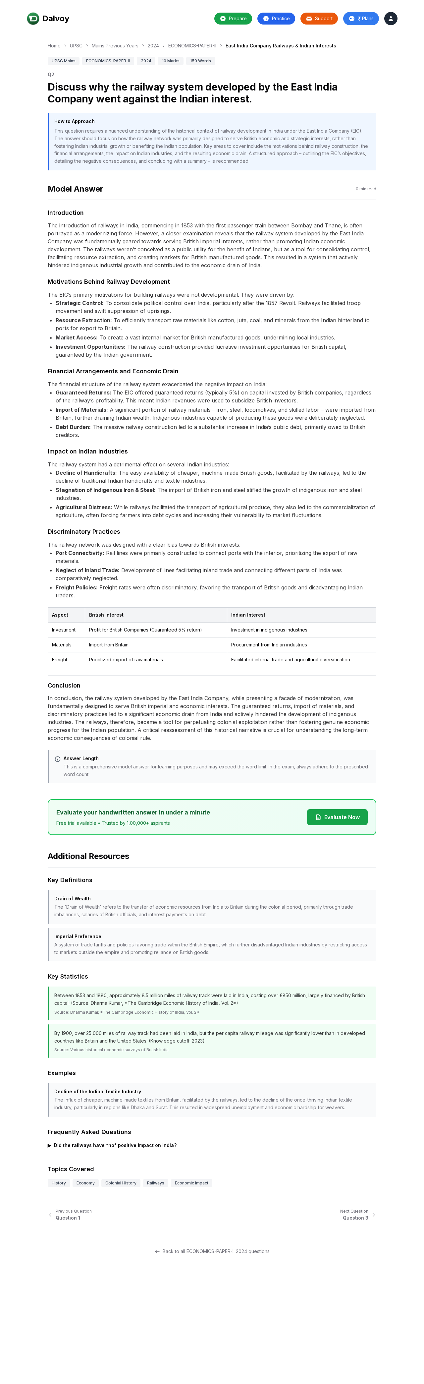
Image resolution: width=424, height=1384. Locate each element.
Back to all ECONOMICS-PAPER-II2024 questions (216, 1251)
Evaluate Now (342, 817)
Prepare (238, 18)
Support (324, 18)
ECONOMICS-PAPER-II (192, 45)
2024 (153, 45)
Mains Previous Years (115, 45)
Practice (281, 18)
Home (54, 45)
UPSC (76, 45)
